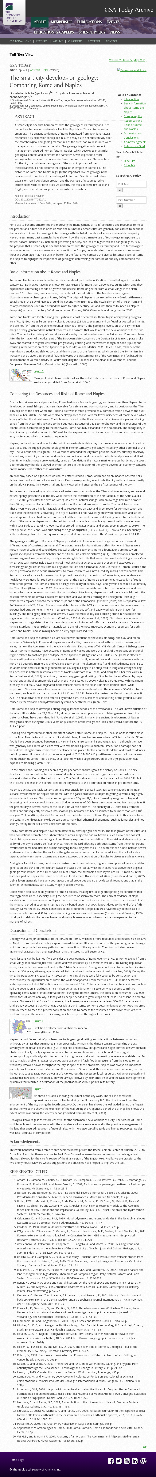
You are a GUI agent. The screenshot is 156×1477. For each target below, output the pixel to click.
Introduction (131, 99)
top (144, 1446)
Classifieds (75, 41)
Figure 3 (39, 1089)
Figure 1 (39, 371)
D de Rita (129, 161)
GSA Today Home (20, 41)
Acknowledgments (135, 142)
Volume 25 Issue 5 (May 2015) (127, 60)
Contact (111, 41)
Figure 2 (39, 1021)
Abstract (35, 70)
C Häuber (129, 165)
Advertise (94, 41)
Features (42, 41)
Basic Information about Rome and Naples (135, 108)
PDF (46, 70)
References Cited (134, 146)
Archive (58, 41)
